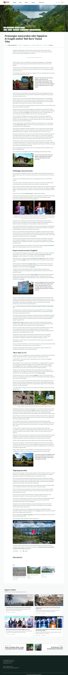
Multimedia (17, 27)
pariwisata (32, 266)
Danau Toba (10, 29)
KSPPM (33, 410)
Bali (4, 27)
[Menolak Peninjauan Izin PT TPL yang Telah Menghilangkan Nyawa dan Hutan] (19, 571)
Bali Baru (5, 29)
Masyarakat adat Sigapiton (24, 29)
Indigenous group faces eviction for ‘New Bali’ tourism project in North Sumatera (33, 575)
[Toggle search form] (56, 2)
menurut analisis (34, 274)
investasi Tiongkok (16, 29)
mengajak (23, 259)
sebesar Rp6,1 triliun (21, 124)
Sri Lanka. (22, 279)
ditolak (18, 366)
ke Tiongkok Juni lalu (31, 263)
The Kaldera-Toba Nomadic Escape (35, 29)
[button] (63, 2)
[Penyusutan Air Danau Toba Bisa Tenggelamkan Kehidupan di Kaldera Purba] (48, 569)
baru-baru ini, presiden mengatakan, (25, 514)
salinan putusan (41, 373)
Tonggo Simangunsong (12, 45)
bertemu (38, 510)
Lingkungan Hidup (10, 27)
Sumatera (22, 27)
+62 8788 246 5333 (9, 666)
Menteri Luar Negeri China (39, 258)
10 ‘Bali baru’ (27, 112)
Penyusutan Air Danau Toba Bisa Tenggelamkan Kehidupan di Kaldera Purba (47, 574)
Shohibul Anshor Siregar (18, 322)
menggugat (35, 375)
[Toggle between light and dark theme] (59, 2)
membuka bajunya (29, 193)
